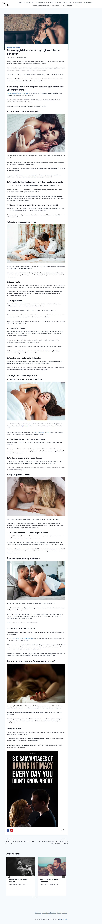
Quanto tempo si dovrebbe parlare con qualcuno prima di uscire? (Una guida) (53, 841)
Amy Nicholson (11, 57)
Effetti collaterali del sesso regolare (17, 93)
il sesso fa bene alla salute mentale (22, 638)
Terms (59, 913)
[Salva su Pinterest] (11, 830)
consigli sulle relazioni (13, 47)
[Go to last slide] (9, 876)
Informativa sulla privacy (49, 913)
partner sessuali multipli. (41, 432)
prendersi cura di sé (28, 426)
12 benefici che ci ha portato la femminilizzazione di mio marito (19, 841)
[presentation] (20, 866)
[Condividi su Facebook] (8, 830)
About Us (38, 913)
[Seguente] (63, 876)
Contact (64, 913)
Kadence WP (63, 919)
